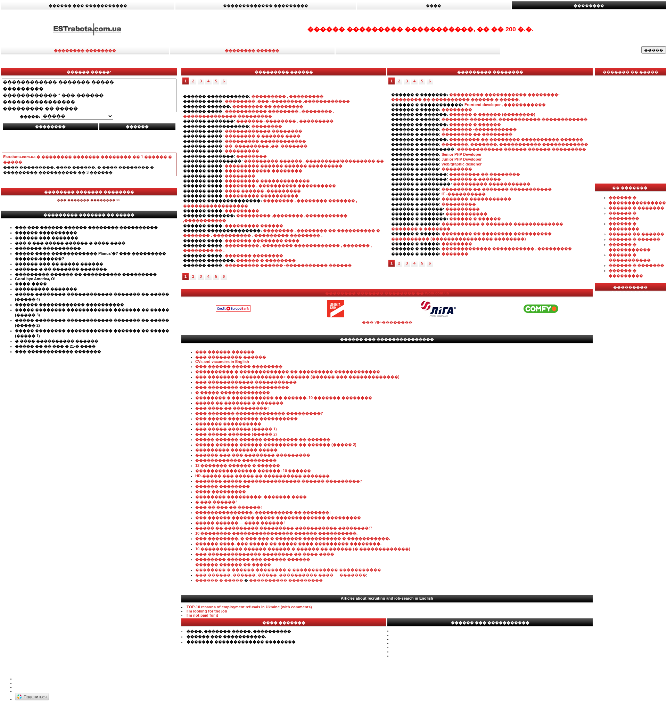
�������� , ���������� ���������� (280, 186)
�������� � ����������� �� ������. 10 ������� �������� (283, 398)
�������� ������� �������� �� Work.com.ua (387, 293)
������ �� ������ (636, 234)
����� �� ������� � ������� (239, 403)
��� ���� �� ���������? (232, 408)
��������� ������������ (265, 141)
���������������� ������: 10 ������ (253, 471)
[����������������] (89, 102)
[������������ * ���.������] (89, 95)
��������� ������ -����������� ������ (288, 265)
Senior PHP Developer (461, 154)
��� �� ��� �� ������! (228, 507)
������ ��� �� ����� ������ (59, 264)
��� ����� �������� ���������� (246, 418)
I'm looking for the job (207, 611)
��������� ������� (46, 289)
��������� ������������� (267, 181)
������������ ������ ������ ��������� (521, 149)
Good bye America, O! (35, 279)
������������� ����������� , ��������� (507, 248)
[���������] (89, 89)
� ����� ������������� (232, 392)
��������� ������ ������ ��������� (284, 166)
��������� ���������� (261, 196)
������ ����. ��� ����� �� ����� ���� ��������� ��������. (288, 544)
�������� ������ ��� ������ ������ (252, 559)
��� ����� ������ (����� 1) (236, 429)
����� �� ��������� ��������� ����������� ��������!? (283, 528)
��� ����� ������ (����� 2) (236, 434)
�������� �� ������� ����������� (497, 189)
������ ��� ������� (46, 238)
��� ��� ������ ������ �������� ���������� (86, 227)
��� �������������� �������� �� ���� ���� (264, 554)
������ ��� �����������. (226, 636)
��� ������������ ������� (58, 351)
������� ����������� (476, 199)
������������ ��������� (236, 460)
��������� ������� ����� (236, 450)
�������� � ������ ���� (262, 136)
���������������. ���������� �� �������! (263, 512)
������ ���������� (46, 232)
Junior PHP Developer (461, 159)
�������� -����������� (479, 129)
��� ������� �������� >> (89, 200)
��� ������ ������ (225, 352)
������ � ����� (219, 580)
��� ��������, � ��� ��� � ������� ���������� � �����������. (292, 538)
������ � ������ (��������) (492, 114)
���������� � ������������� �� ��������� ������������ (287, 372)
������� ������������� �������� (241, 642)
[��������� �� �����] (89, 108)
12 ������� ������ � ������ (237, 465)
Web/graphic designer (461, 164)
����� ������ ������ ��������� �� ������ (262, 439)
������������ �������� (263, 131)
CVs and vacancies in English (222, 361)
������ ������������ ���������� (69, 304)
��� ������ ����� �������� (238, 366)
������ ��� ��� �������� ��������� (252, 455)
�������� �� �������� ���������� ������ (516, 139)
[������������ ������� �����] (89, 82)
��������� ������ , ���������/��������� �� (314, 161)
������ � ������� (636, 208)
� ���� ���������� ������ (56, 341)
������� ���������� (48, 248)
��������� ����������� (491, 184)
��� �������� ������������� (242, 387)
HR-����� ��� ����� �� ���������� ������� (262, 476)
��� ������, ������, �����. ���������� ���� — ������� (280, 575)
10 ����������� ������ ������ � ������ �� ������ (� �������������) (302, 549)
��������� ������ (254, 226)
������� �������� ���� (262, 240)
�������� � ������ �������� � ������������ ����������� (288, 570)
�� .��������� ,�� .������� (266, 146)
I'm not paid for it (202, 615)
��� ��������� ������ (230, 357)
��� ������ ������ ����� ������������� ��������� (278, 518)
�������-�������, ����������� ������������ (514, 119)
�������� (267, 126)
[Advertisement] (89, 141)
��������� (242, 151)
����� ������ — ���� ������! (240, 523)
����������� (466, 214)
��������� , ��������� (287, 96)
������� (455, 254)
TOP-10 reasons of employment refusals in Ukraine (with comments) (249, 607)
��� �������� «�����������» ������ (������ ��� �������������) (297, 377)
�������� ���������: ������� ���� (251, 497)
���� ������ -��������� (263, 191)
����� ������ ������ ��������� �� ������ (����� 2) (275, 445)
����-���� (31, 284)
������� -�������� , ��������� (285, 121)
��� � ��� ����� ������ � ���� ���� (70, 243)
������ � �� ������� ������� (61, 269)
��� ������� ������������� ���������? (259, 413)
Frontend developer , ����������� (505, 105)
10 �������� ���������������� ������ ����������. (276, 533)
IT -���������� (464, 194)
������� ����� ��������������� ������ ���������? (278, 481)
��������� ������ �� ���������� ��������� (86, 274)
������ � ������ (475, 124)
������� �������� (254, 255)
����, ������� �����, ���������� (239, 631)
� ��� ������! (216, 502)
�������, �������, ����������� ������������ (515, 144)
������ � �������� (266, 260)
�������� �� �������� (267, 106)
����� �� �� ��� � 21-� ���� (55, 346)
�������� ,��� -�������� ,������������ (287, 101)
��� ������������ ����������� (246, 382)
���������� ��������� (286, 580)
